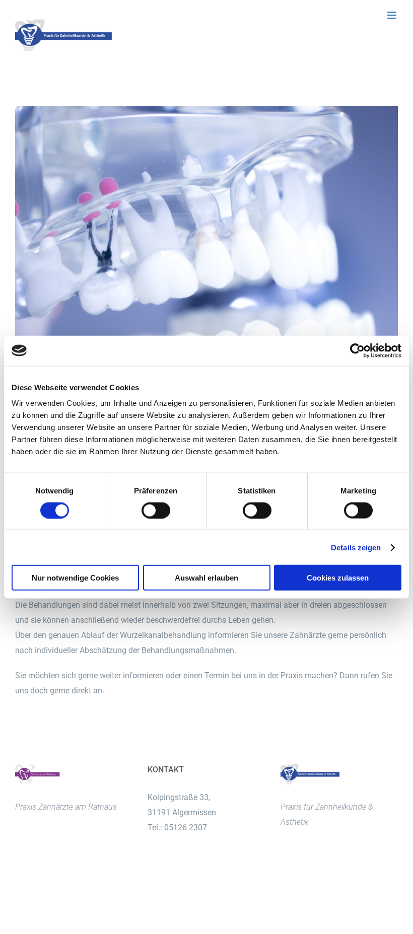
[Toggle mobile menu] (392, 15)
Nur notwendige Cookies (75, 577)
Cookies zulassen (338, 577)
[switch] (156, 510)
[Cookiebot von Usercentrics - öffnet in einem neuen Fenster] (357, 350)
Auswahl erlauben (206, 577)
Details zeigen (356, 547)
